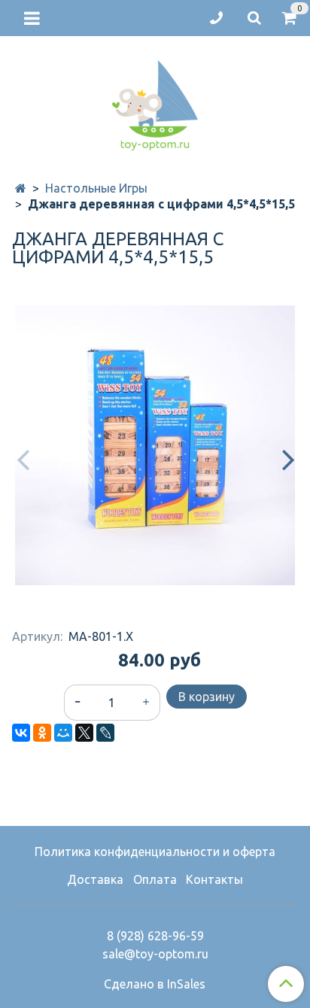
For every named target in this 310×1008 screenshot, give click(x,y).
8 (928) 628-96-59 (155, 936)
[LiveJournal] (105, 733)
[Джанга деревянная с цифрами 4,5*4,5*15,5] (155, 445)
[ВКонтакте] (21, 733)
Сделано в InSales (154, 984)
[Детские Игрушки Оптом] (155, 102)
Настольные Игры (96, 188)
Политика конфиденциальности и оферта (155, 851)
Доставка (95, 879)
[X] (84, 733)
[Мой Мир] (63, 733)
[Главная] (20, 188)
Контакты (214, 879)
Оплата (155, 879)
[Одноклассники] (42, 733)
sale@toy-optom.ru (155, 954)
